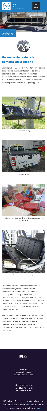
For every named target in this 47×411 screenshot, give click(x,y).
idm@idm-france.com (24, 391)
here (38, 408)
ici (28, 404)
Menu (36, 7)
